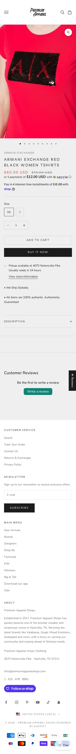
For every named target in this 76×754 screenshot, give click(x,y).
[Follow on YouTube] (38, 702)
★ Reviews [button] (72, 381)
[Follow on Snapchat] (59, 702)
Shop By (9, 550)
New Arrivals (12, 530)
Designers (10, 543)
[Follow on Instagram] (17, 702)
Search (8, 438)
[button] (38, 177)
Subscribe (19, 508)
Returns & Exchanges (17, 458)
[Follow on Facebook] (6, 702)
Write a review (38, 391)
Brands (8, 537)
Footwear (10, 557)
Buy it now (38, 252)
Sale (7, 590)
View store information (23, 276)
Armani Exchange (19, 152)
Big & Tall (10, 577)
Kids (7, 563)
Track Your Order (14, 444)
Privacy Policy (12, 464)
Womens (9, 570)
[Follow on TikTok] (48, 702)
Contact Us (11, 451)
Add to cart (38, 240)
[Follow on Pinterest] (27, 702)
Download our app (16, 584)
